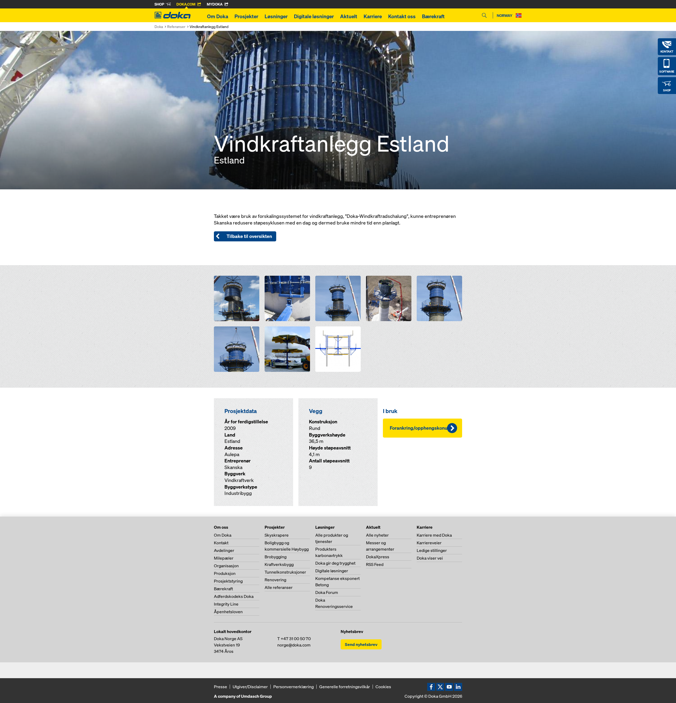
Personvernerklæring (293, 687)
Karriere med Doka (434, 535)
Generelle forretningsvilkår (344, 687)
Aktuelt (348, 16)
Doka (158, 26)
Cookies (383, 687)
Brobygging (276, 557)
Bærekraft (433, 16)
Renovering (275, 580)
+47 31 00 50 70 (296, 638)
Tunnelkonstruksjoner (285, 572)
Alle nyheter (377, 535)
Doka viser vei (430, 558)
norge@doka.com (294, 645)
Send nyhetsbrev (361, 644)
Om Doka (217, 16)
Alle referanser (279, 587)
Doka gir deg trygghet (335, 563)
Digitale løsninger (314, 16)
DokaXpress (377, 557)
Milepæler (223, 558)
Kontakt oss (402, 16)
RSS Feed (374, 564)
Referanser (176, 26)
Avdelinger (224, 550)
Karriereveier (429, 543)
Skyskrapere (277, 535)
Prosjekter (246, 16)
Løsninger (276, 16)
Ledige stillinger (432, 550)
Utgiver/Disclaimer (250, 687)
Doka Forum (326, 592)
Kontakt (221, 543)
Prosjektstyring (228, 581)
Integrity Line (226, 604)
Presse (220, 687)
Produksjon (225, 573)
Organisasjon (226, 566)
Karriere (373, 16)
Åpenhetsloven (228, 612)
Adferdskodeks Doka (233, 596)
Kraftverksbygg (279, 564)
